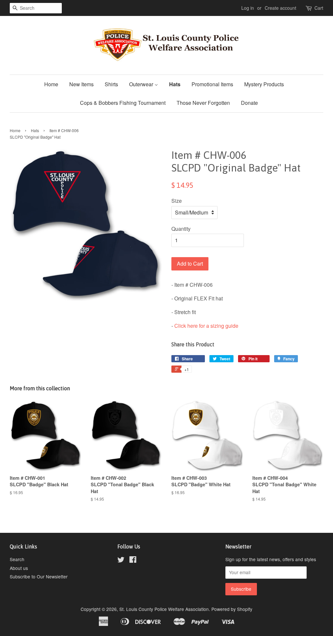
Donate (249, 102)
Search (17, 559)
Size (176, 200)
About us (19, 568)
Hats (174, 84)
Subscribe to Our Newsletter (39, 576)
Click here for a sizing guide (206, 325)
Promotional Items (212, 84)
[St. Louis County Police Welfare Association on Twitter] (121, 560)
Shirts (111, 84)
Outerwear (141, 84)
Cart (318, 8)
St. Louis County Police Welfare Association (164, 609)
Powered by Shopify (231, 609)
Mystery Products (264, 84)
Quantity (181, 228)
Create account (280, 8)
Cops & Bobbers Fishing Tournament (123, 102)
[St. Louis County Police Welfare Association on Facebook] (133, 560)
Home (51, 84)
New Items (81, 84)
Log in (247, 8)
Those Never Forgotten (203, 102)
